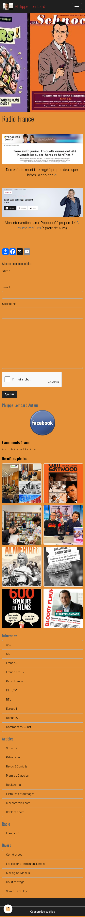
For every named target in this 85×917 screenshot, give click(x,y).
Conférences (14, 854)
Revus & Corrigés (16, 766)
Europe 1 (11, 708)
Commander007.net (18, 727)
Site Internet (9, 303)
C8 (7, 653)
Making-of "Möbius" (18, 873)
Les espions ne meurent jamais (25, 863)
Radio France (14, 681)
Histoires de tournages (20, 793)
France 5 (11, 663)
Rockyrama (13, 784)
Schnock (11, 748)
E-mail (6, 287)
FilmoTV (11, 690)
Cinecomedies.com (18, 803)
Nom (5, 270)
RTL (8, 699)
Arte (8, 644)
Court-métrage (15, 882)
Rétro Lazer (13, 757)
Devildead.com (15, 812)
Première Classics (17, 775)
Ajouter (9, 394)
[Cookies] (8, 908)
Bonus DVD (13, 717)
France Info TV (15, 672)
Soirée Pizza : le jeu (17, 891)
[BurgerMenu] (77, 6)
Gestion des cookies (42, 911)
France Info (13, 833)
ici (55, 175)
